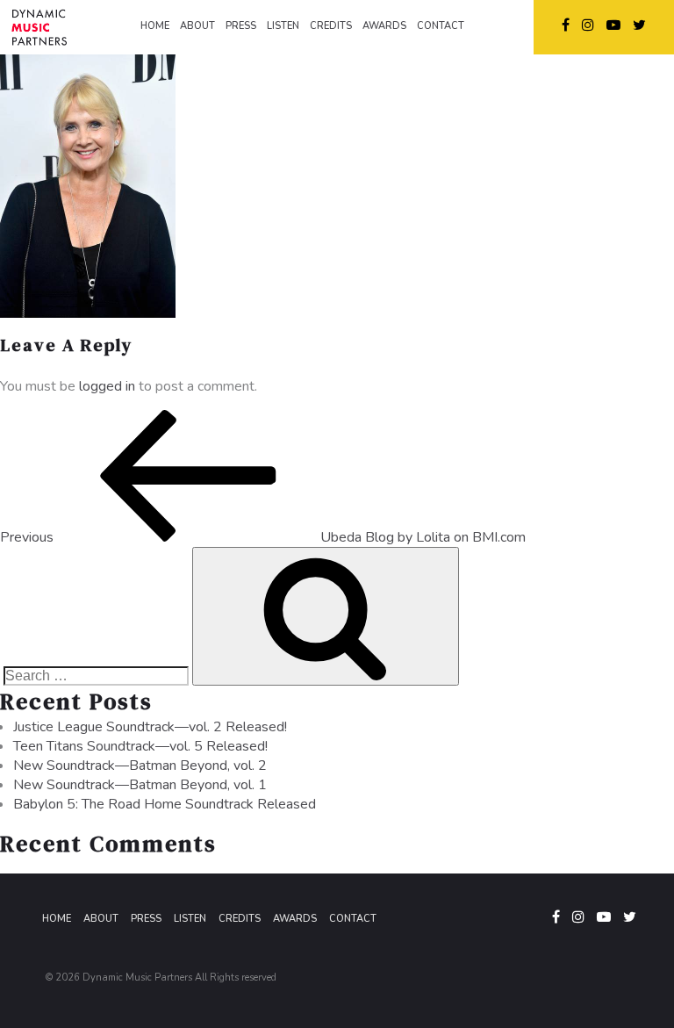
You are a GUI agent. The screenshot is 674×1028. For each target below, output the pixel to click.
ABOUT (197, 25)
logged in (107, 386)
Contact (352, 918)
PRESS (241, 25)
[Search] (325, 616)
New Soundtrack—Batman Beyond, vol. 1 (140, 784)
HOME (154, 25)
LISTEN (283, 25)
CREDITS (331, 25)
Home (56, 918)
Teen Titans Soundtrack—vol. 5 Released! (140, 746)
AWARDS (384, 25)
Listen (190, 918)
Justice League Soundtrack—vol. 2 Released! (150, 727)
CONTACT (440, 25)
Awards (295, 918)
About (100, 918)
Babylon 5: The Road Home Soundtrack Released (164, 804)
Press (146, 918)
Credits (240, 918)
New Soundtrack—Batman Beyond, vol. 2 (140, 765)
